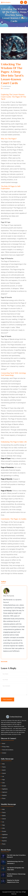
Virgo (3, 779)
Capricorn (4, 792)
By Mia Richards (6, 86)
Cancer (4, 773)
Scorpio (4, 785)
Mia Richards (8, 596)
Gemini (4, 770)
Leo (3, 776)
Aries (3, 763)
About (3, 743)
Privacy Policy (5, 746)
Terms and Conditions (7, 749)
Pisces (3, 798)
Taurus (4, 767)
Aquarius (4, 795)
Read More (4, 661)
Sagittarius (5, 789)
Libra (3, 782)
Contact (4, 753)
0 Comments (6, 88)
